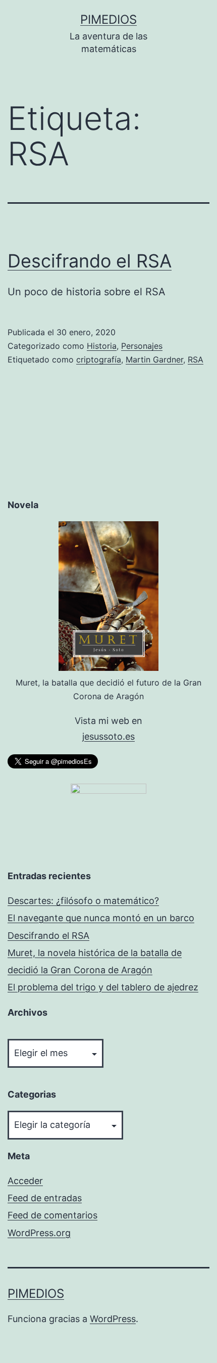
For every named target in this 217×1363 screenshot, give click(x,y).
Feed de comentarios (52, 1215)
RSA (195, 359)
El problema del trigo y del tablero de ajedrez (103, 987)
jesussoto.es (108, 736)
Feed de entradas (45, 1198)
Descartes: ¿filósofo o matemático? (83, 900)
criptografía (98, 359)
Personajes (141, 346)
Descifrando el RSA (90, 261)
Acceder (25, 1180)
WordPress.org (39, 1233)
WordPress (113, 1318)
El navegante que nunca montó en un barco (101, 918)
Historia (102, 346)
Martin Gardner (154, 359)
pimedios (108, 19)
